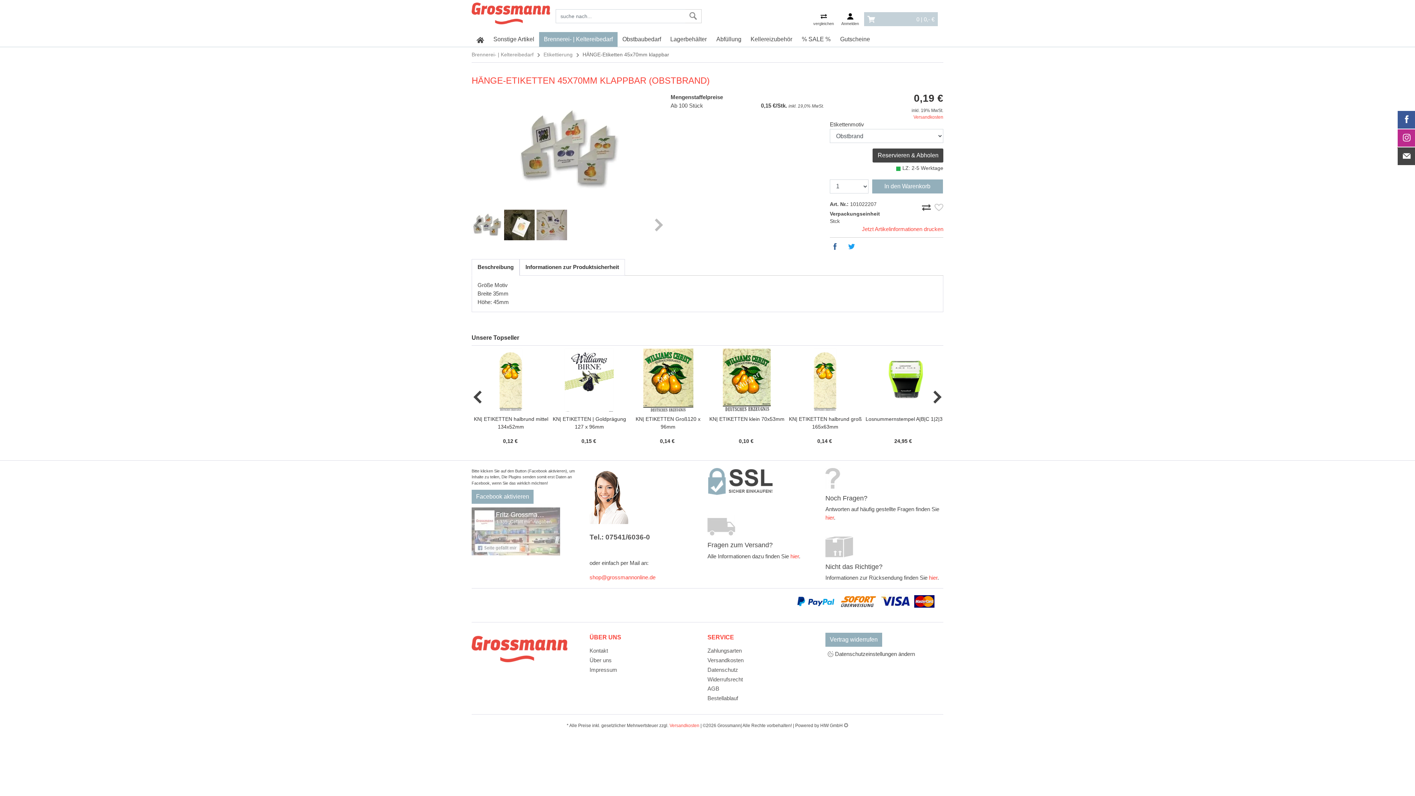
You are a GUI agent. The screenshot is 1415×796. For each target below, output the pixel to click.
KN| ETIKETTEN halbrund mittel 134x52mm (511, 423)
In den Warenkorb (907, 186)
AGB (713, 688)
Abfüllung (728, 39)
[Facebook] (1406, 119)
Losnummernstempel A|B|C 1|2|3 (904, 419)
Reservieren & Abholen (908, 155)
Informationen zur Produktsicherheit (572, 267)
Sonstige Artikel (513, 39)
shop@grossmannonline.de (623, 577)
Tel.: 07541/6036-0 (620, 537)
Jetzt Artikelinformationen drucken (902, 229)
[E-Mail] (1406, 156)
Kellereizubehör (771, 39)
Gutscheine (855, 39)
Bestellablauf (723, 698)
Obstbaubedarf (641, 39)
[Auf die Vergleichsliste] (927, 206)
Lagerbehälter (688, 39)
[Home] (511, 12)
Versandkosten (928, 117)
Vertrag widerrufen (854, 639)
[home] (480, 39)
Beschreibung (496, 267)
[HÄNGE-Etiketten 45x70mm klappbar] (568, 149)
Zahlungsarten (725, 650)
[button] (478, 397)
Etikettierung (558, 54)
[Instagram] (1406, 138)
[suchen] (693, 16)
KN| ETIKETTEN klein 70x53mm (747, 419)
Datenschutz (723, 670)
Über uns (601, 660)
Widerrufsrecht (725, 679)
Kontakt (599, 650)
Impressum (603, 670)
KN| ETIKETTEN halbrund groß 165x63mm (825, 423)
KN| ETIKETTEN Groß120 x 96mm (668, 423)
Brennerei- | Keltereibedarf (578, 39)
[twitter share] (853, 246)
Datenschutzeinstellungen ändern (874, 654)
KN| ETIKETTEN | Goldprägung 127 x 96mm (589, 423)
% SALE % (816, 39)
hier (794, 556)
